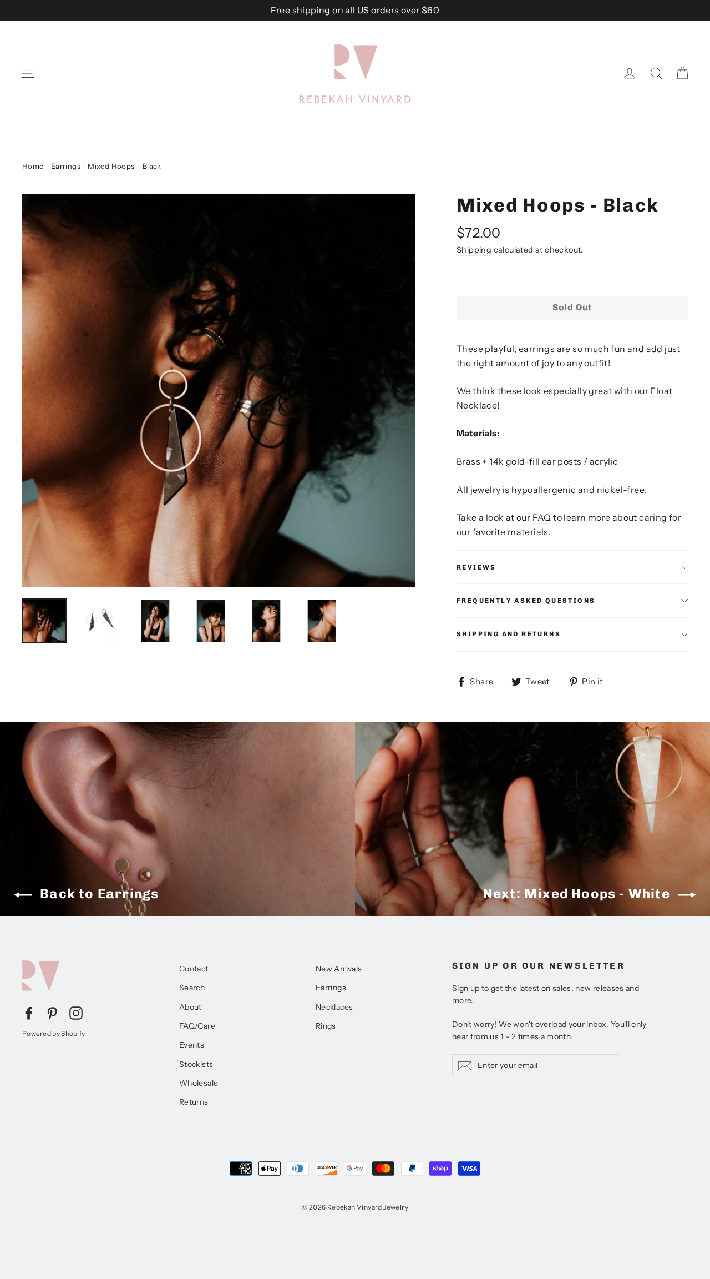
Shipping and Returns (509, 634)
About (190, 1007)
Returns (194, 1102)
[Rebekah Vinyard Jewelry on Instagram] (76, 1012)
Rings (326, 1026)
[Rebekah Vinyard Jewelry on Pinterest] (52, 1012)
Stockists (196, 1064)
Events (191, 1045)
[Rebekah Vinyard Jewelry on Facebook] (29, 1012)
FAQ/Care (197, 1026)
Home (33, 166)
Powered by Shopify (53, 1033)
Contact (194, 969)
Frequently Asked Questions (526, 601)
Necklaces (334, 1007)
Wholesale (199, 1083)
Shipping (474, 250)
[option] (218, 390)
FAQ (541, 517)
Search (192, 988)
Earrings (65, 166)
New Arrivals (339, 969)
